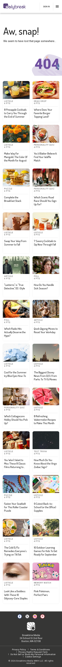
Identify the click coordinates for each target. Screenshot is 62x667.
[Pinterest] (42, 616)
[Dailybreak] (14, 6)
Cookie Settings (33, 657)
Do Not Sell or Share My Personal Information (33, 654)
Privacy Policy (19, 649)
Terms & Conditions (40, 649)
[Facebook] (20, 616)
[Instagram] (35, 616)
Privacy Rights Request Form (33, 652)
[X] (27, 616)
